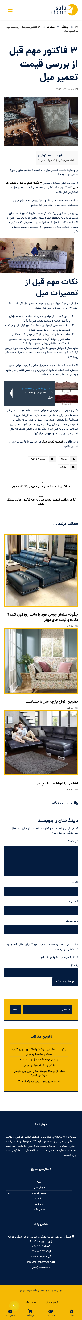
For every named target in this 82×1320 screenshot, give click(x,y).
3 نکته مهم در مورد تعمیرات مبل (42, 185)
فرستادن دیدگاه (65, 981)
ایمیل (73, 902)
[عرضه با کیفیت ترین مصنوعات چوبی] (64, 10)
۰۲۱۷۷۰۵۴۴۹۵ (40, 1252)
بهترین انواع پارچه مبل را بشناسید (39, 1060)
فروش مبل (39, 1188)
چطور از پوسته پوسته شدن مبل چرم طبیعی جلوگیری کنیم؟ (39, 1073)
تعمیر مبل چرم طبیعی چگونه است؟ (39, 1081)
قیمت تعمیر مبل (52, 441)
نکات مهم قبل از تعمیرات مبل (57, 160)
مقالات (63, 467)
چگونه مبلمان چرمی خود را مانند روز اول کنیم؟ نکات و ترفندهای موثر (39, 1051)
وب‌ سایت (72, 921)
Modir (64, 459)
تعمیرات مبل (39, 1193)
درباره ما (39, 1204)
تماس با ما (39, 1210)
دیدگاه (73, 841)
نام (75, 883)
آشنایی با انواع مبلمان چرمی (39, 1065)
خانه (39, 1182)
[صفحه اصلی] (76, 27)
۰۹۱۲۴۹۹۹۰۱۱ (39, 1246)
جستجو (15, 1009)
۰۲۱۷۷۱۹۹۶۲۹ (39, 1257)
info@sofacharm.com (39, 1262)
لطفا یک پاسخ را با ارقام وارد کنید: (58, 957)
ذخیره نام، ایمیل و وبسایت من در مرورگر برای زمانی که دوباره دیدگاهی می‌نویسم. (42, 947)
